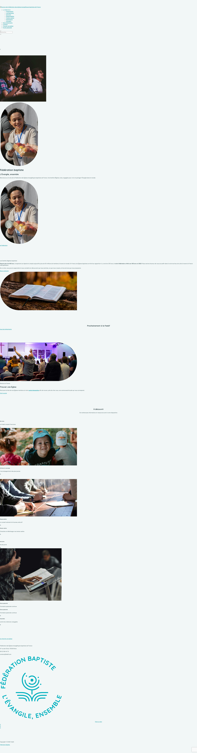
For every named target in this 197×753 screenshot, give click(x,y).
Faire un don (98, 722)
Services (8, 15)
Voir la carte (3, 393)
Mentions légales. (5, 745)
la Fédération (3, 245)
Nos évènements (7, 23)
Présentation (9, 11)
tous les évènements (6, 329)
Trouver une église (8, 26)
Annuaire (8, 21)
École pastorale (7, 27)
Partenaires (9, 19)
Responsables (10, 16)
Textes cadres (10, 18)
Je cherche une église (6, 639)
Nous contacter (4, 271)
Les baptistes (10, 13)
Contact (5, 24)
